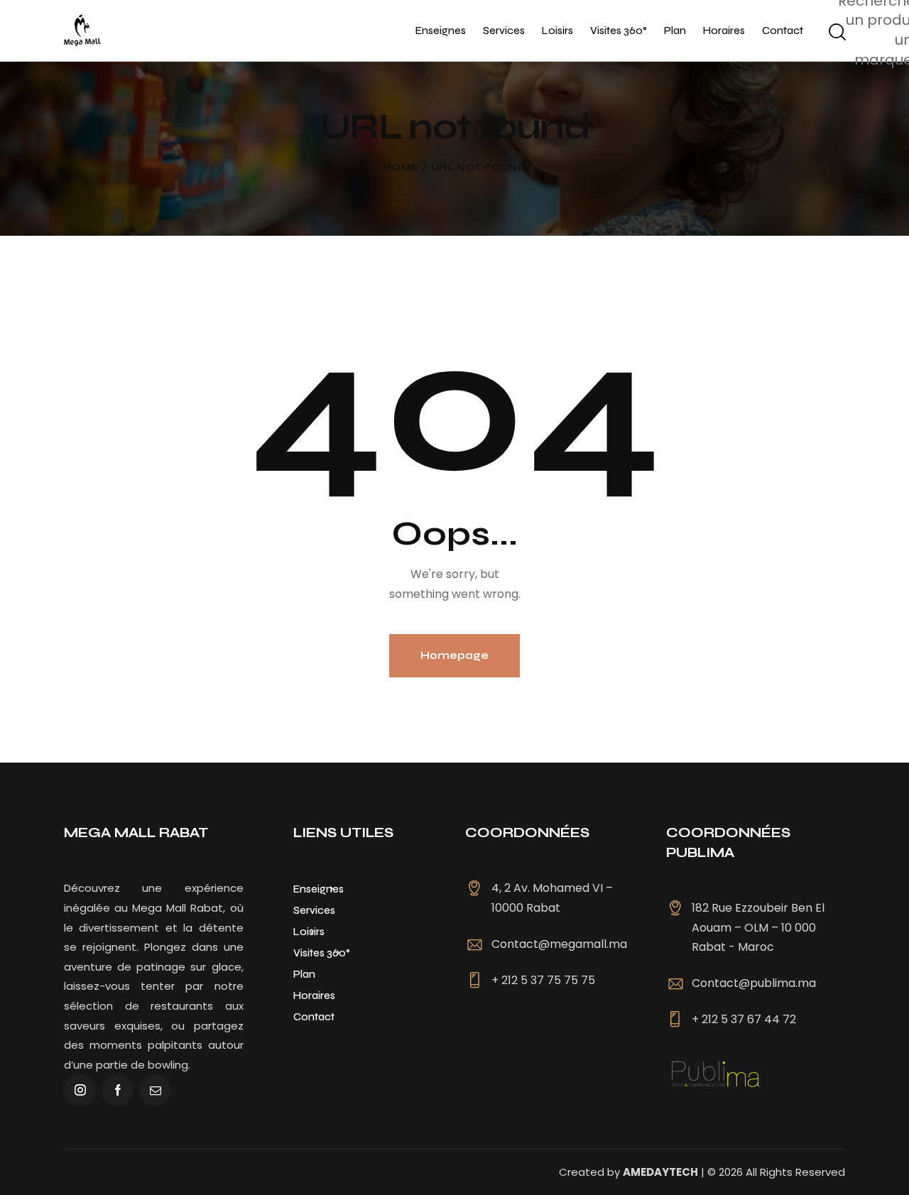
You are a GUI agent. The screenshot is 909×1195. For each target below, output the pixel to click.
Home (400, 167)
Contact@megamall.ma (559, 944)
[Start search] (836, 32)
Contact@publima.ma (754, 983)
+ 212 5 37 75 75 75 (543, 980)
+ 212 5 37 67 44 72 (744, 1019)
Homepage (454, 655)
